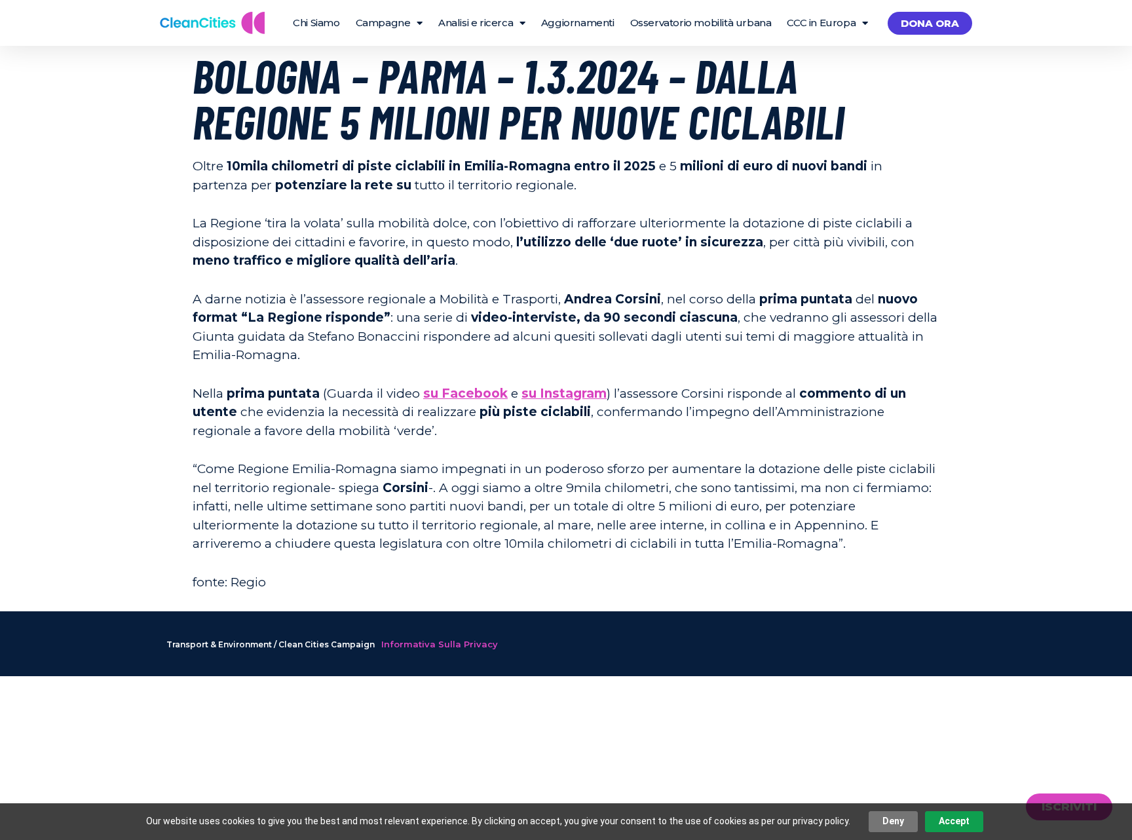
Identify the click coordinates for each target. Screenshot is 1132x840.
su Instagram (564, 393)
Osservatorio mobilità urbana (701, 22)
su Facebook (465, 393)
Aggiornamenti (577, 22)
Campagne (383, 22)
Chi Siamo (316, 22)
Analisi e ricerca (475, 22)
